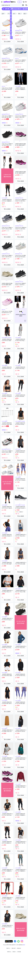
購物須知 (19, 948)
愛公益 (10, 35)
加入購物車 (7, 41)
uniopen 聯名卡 (17, 9)
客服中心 (8, 948)
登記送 (10, 12)
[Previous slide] (2, 23)
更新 (24, 944)
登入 (20, 2)
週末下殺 (10, 29)
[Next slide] (12, 23)
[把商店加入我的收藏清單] (25, 321)
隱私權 (14, 951)
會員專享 (10, 32)
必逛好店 (10, 26)
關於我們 (14, 948)
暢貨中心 (10, 15)
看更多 (10, 37)
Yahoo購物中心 (9, 2)
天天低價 (10, 20)
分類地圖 (19, 951)
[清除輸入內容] (23, 5)
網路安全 (9, 951)
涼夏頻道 (10, 23)
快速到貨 (10, 18)
